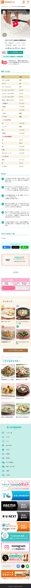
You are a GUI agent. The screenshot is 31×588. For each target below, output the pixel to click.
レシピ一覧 (9, 433)
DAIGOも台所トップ (5, 6)
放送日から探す (6, 283)
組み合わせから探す (24, 283)
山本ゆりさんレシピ (8, 288)
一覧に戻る (15, 272)
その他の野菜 (8, 45)
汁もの (8, 450)
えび (19, 45)
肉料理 (8, 454)
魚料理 (8, 458)
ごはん (8, 437)
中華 (6, 43)
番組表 (23, 3)
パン (7, 441)
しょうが (18, 43)
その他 (8, 475)
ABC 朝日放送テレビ (8, 2)
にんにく (24, 43)
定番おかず (11, 43)
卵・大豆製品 (9, 462)
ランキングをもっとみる (15, 350)
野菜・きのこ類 (10, 466)
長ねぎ (14, 45)
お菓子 (8, 471)
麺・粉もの (9, 445)
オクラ (23, 45)
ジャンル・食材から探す (15, 283)
